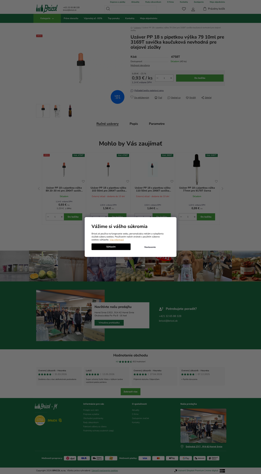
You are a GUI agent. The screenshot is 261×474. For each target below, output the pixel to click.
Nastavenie (150, 247)
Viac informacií (117, 239)
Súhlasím (111, 246)
